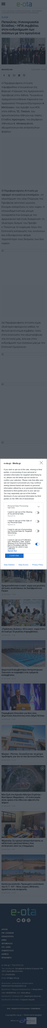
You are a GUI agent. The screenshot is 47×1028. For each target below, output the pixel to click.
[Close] (42, 463)
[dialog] (23, 514)
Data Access (23, 565)
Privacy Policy (37, 565)
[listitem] (23, 507)
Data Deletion (9, 565)
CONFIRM (14, 556)
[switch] (37, 512)
